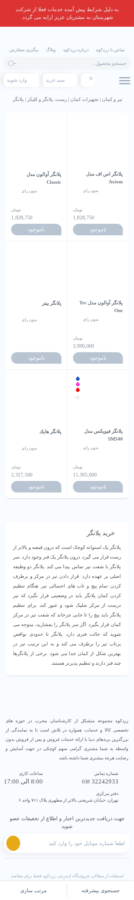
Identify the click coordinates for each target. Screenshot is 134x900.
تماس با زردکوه (110, 49)
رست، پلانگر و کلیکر (47, 99)
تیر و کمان (112, 99)
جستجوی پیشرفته (101, 890)
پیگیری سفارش (23, 49)
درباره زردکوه (76, 49)
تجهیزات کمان (84, 99)
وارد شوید (17, 80)
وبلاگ (51, 49)
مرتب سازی (33, 890)
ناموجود (98, 229)
